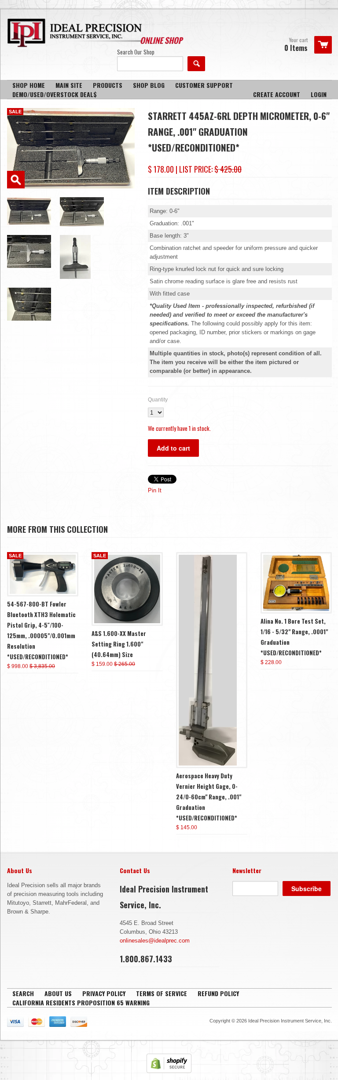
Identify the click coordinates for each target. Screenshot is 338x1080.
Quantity (158, 400)
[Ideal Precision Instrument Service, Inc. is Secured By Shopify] (169, 1071)
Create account (276, 94)
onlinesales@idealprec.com (155, 940)
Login (319, 94)
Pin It (155, 490)
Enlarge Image (16, 179)
